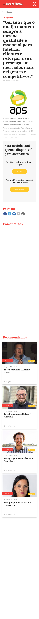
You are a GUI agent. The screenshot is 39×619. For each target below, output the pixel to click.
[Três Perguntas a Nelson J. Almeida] (19, 397)
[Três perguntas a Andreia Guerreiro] (19, 486)
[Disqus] (19, 253)
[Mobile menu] (34, 4)
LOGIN (19, 171)
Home (4, 12)
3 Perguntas (8, 18)
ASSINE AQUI (19, 189)
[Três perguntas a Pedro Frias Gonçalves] (19, 441)
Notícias (9, 12)
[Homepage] (14, 4)
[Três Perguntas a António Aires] (19, 353)
